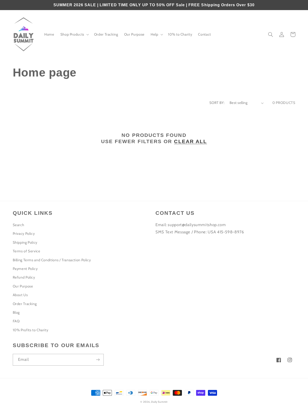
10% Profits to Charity (30, 330)
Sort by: (217, 103)
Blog (16, 312)
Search (18, 225)
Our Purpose (23, 286)
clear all (190, 141)
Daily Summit (159, 401)
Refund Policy (24, 277)
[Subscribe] (97, 360)
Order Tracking (25, 304)
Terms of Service (26, 251)
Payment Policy (25, 269)
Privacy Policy (24, 233)
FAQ (16, 321)
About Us (20, 295)
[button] (74, 34)
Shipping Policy (25, 242)
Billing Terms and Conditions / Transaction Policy (52, 260)
